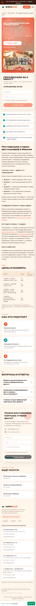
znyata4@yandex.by (8, 550)
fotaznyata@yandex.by (13, 432)
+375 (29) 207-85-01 (9, 534)
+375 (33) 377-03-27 (9, 560)
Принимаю (31, 603)
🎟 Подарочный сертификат (11, 517)
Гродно (12, 593)
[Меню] (32, 7)
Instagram (5, 521)
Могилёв (8, 593)
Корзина (26, 7)
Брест (16, 593)
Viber (19, 521)
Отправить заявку (18, 105)
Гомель (3, 593)
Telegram (13, 521)
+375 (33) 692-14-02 (9, 47)
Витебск (20, 593)
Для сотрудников (28, 597)
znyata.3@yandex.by (8, 536)
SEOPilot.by (21, 598)
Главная (4, 13)
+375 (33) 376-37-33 (8, 547)
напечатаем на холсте (9, 232)
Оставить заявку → (12, 43)
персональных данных (21, 100)
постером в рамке (23, 234)
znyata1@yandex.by (8, 563)
